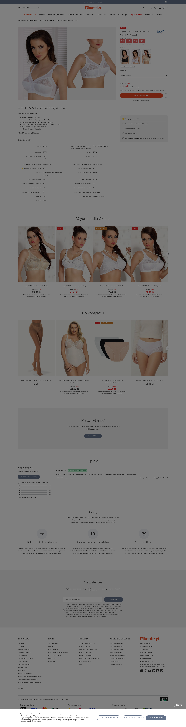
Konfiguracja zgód (133, 718)
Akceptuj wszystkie (155, 718)
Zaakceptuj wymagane (108, 718)
